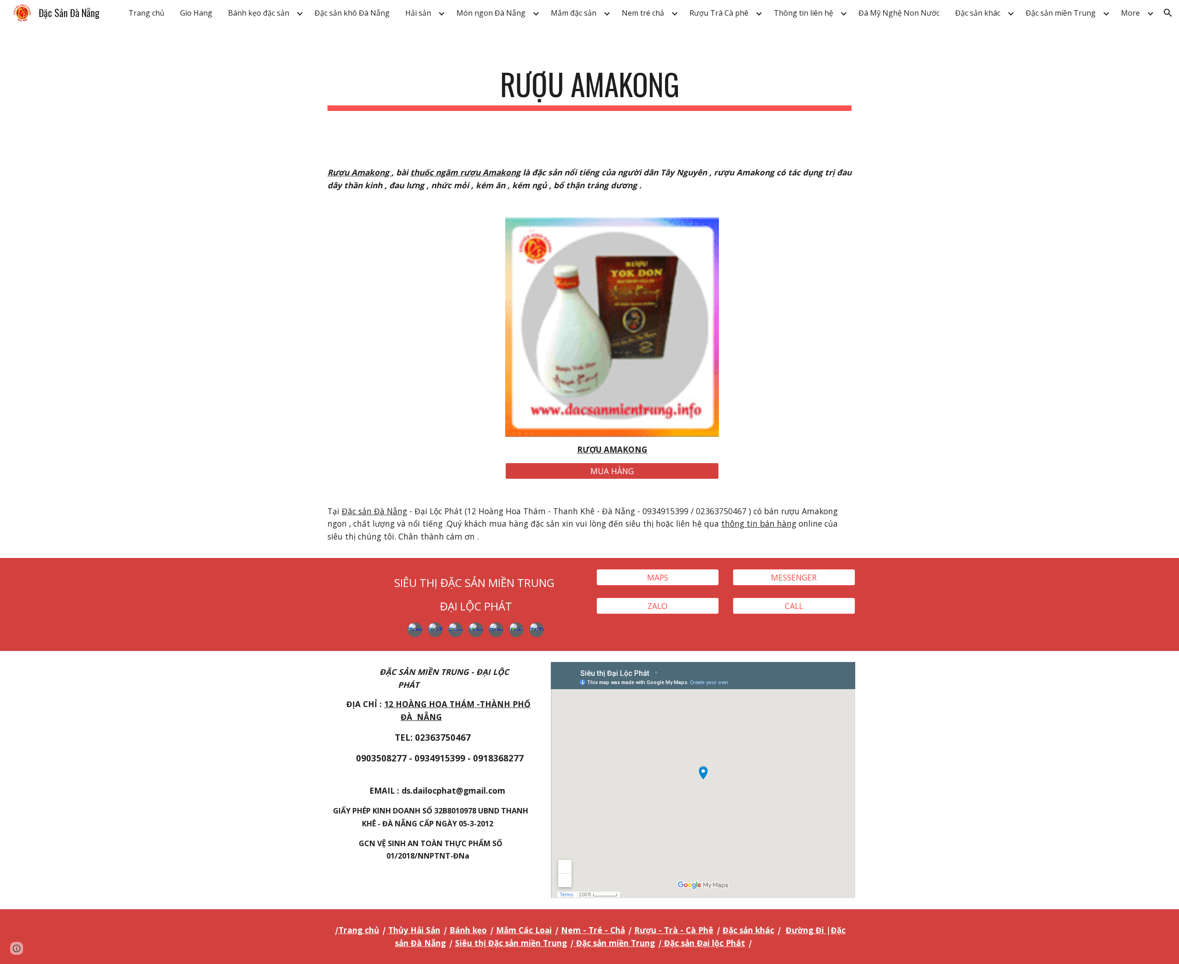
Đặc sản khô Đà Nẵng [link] (352, 13)
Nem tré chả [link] (643, 13)
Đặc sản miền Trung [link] (1061, 13)
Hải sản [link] (418, 13)
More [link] (1130, 13)
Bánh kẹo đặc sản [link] (258, 13)
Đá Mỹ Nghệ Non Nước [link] (899, 13)
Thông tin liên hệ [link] (803, 13)
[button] (1168, 13)
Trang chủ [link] (146, 13)
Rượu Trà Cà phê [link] (718, 13)
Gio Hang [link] (196, 13)
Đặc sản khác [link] (977, 13)
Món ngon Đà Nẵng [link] (490, 13)
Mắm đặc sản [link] (573, 13)
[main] (589, 89)
